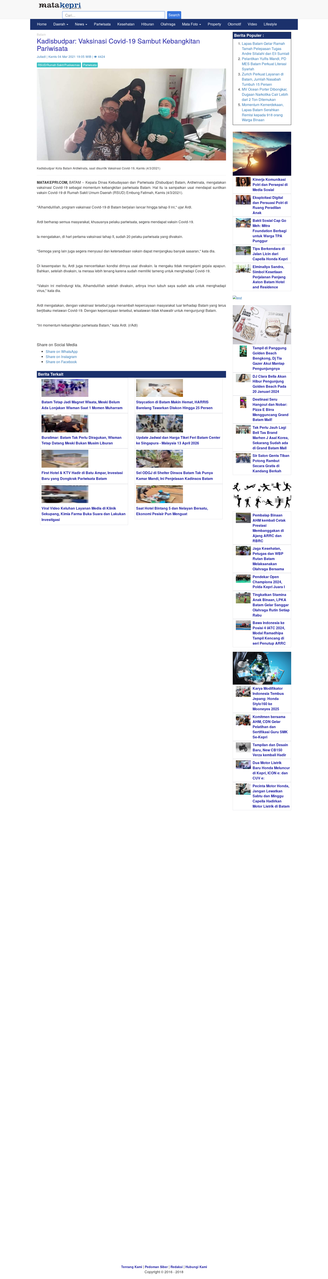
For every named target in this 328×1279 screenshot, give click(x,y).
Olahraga (168, 24)
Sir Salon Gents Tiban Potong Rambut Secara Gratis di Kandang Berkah (271, 463)
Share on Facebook (61, 361)
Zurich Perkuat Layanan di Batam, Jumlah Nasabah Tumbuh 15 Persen (263, 79)
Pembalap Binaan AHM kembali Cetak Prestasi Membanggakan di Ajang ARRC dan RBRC (269, 527)
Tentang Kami (131, 1266)
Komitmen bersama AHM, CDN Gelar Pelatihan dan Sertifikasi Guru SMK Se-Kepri (270, 726)
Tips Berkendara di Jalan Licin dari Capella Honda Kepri (270, 253)
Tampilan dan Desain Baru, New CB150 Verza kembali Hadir (270, 750)
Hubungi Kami (196, 1266)
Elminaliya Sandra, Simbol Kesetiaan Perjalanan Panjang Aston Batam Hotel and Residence (269, 277)
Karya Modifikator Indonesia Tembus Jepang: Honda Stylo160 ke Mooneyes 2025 (268, 698)
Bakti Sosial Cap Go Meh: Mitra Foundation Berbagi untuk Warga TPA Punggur (269, 230)
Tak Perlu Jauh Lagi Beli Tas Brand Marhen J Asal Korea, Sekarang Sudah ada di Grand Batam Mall (271, 437)
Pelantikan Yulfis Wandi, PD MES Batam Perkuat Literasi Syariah (264, 63)
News (80, 24)
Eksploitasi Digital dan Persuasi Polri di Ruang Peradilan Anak (270, 205)
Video (252, 24)
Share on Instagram (61, 356)
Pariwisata (102, 24)
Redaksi (176, 1266)
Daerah (59, 24)
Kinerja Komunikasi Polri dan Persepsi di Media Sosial (270, 184)
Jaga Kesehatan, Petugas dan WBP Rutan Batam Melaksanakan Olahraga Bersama (268, 558)
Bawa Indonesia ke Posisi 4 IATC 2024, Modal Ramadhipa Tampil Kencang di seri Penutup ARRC (269, 633)
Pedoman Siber (156, 1266)
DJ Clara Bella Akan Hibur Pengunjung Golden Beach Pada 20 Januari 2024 (269, 384)
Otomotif (234, 24)
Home (42, 24)
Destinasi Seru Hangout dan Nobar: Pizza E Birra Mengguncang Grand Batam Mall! (271, 409)
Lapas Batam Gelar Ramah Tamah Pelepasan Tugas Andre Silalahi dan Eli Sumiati (265, 48)
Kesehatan (126, 24)
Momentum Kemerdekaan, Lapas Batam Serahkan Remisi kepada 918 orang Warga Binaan (263, 112)
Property (214, 24)
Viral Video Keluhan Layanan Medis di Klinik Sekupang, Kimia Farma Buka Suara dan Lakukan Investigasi (84, 514)
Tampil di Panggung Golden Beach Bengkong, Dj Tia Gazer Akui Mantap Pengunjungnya (269, 358)
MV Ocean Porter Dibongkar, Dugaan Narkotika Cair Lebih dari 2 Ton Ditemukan (265, 94)
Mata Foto (190, 24)
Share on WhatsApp (62, 351)
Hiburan (147, 24)
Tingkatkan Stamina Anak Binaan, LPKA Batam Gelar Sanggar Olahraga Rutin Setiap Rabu (271, 604)
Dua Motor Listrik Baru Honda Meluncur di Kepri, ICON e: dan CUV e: (271, 770)
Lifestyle (270, 24)
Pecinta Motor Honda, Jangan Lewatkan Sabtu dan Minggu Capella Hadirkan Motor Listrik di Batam (271, 796)
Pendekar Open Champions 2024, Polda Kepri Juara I (269, 582)
